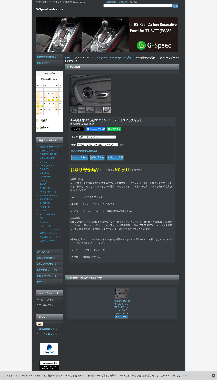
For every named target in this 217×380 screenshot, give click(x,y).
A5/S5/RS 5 (46, 199)
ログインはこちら (48, 333)
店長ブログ (44, 63)
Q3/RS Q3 (45, 176)
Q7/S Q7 (44, 162)
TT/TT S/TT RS (47, 214)
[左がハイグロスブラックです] (90, 110)
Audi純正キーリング (50, 237)
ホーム (67, 57)
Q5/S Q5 (44, 169)
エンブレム (45, 225)
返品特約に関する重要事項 (84, 151)
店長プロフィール (48, 276)
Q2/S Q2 (44, 180)
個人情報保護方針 (48, 258)
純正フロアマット (48, 233)
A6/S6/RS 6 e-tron (49, 195)
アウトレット (45, 282)
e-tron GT (45, 222)
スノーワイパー (47, 240)
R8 (41, 218)
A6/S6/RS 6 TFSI (48, 192)
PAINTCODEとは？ (48, 264)
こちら (184, 375)
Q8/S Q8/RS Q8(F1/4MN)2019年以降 (113, 57)
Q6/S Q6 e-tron (47, 165)
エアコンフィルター (50, 229)
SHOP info (44, 252)
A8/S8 (43, 184)
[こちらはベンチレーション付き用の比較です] (98, 110)
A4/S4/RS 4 (46, 203)
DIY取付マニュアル (48, 270)
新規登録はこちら (48, 328)
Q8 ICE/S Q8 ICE (48, 154)
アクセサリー (46, 150)
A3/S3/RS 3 (46, 207)
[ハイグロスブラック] (81, 110)
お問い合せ (123, 2)
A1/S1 (43, 210)
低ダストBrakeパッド (50, 146)
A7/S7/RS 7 (46, 188)
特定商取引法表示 (48, 57)
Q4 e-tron (45, 173)
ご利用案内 (110, 2)
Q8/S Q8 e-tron (47, 158)
